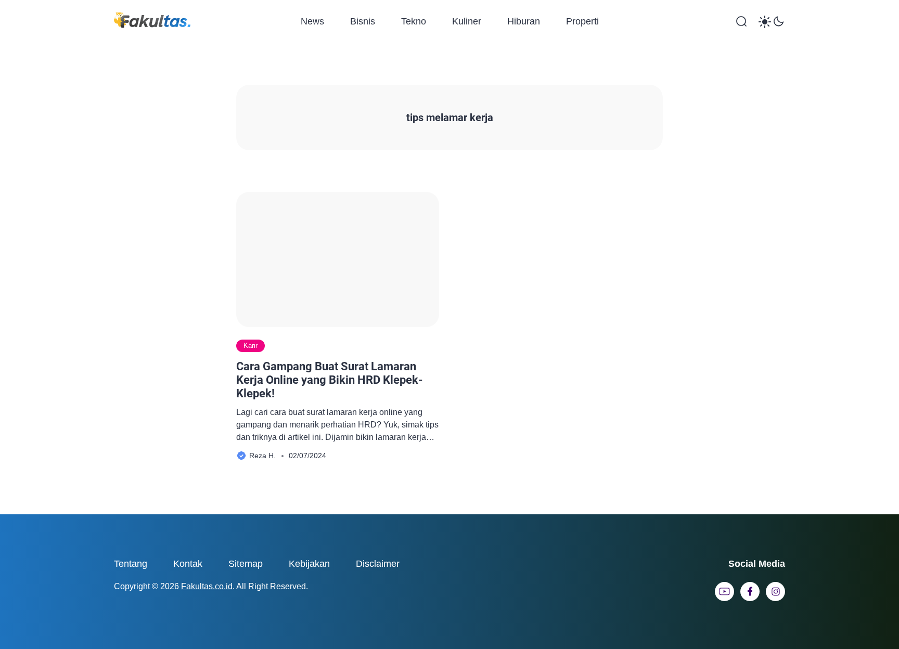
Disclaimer (378, 564)
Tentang (130, 564)
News (312, 21)
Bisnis (362, 21)
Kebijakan (309, 564)
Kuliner (466, 21)
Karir (250, 345)
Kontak (187, 564)
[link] (724, 591)
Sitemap (245, 564)
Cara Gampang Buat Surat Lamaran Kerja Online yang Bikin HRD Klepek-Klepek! (329, 380)
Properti (582, 21)
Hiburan (523, 21)
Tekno (413, 21)
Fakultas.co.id (207, 586)
